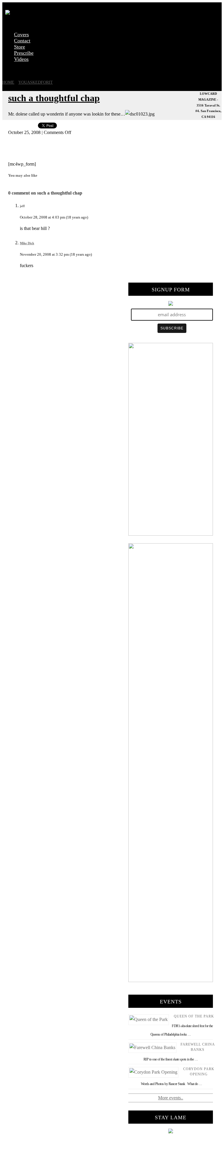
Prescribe (24, 53)
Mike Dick (27, 243)
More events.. (170, 1097)
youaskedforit (35, 82)
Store (19, 47)
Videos (21, 59)
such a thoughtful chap (54, 98)
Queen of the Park (194, 1016)
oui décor (11, 70)
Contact (22, 41)
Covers (21, 34)
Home (8, 82)
